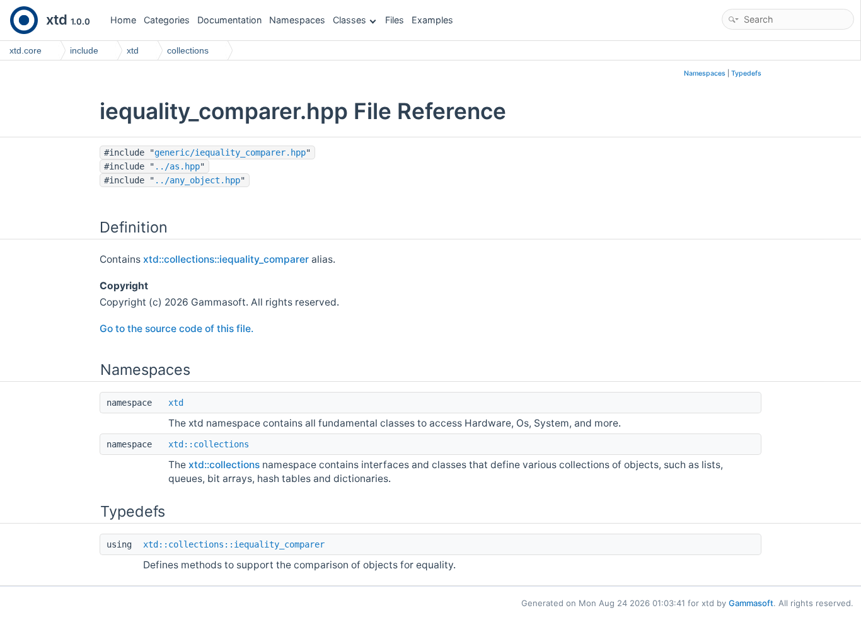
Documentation (229, 19)
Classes (349, 19)
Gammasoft (751, 603)
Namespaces (297, 19)
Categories (167, 19)
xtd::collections (208, 444)
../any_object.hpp (197, 180)
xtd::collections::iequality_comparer (226, 259)
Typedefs (746, 73)
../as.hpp (177, 166)
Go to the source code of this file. (176, 329)
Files (394, 19)
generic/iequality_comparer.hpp (230, 152)
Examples (432, 19)
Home (123, 19)
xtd (175, 403)
